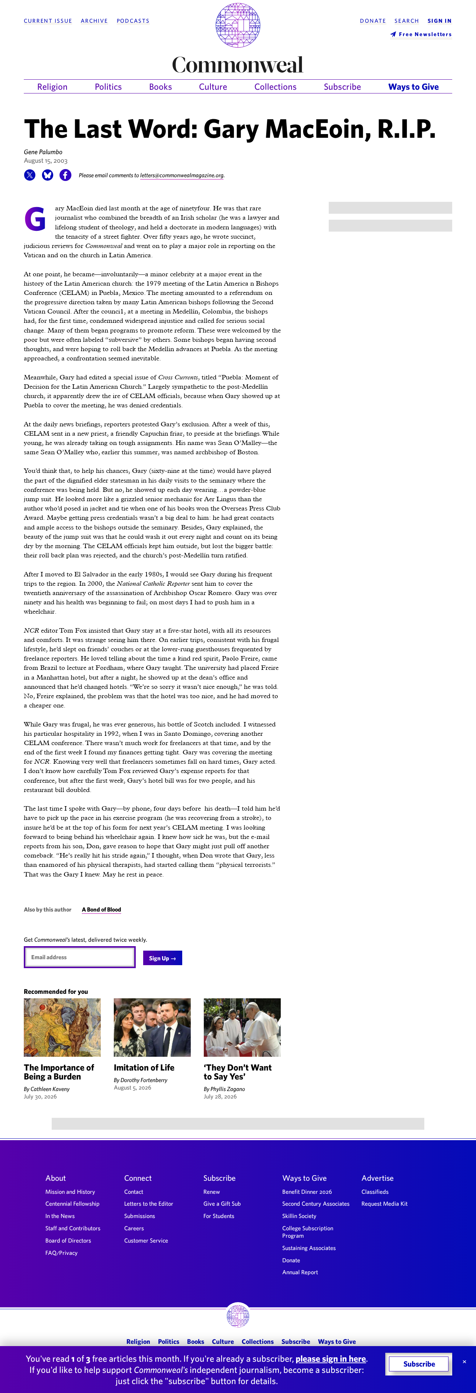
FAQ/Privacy (61, 1252)
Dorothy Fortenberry (143, 1079)
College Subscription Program (307, 1232)
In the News (60, 1215)
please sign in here (331, 1358)
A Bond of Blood (101, 909)
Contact (133, 1191)
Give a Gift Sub (222, 1203)
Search (407, 21)
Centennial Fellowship (72, 1203)
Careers (134, 1228)
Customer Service (146, 1240)
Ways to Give (413, 86)
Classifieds (375, 1191)
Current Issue (48, 21)
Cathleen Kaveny (50, 1088)
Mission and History (70, 1191)
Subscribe (342, 86)
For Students (218, 1215)
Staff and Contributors (72, 1228)
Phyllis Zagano (227, 1088)
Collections (275, 86)
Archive (94, 21)
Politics (108, 86)
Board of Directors (68, 1240)
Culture (213, 86)
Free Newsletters (425, 34)
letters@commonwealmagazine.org (181, 175)
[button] (30, 178)
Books (160, 86)
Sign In (440, 21)
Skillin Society (299, 1215)
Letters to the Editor (148, 1203)
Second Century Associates (316, 1203)
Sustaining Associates (309, 1247)
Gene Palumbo (43, 152)
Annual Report (300, 1272)
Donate (373, 21)
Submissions (139, 1215)
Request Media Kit (384, 1203)
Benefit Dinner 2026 (307, 1191)
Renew (211, 1191)
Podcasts (133, 21)
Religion (52, 86)
